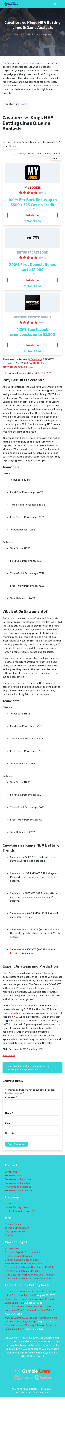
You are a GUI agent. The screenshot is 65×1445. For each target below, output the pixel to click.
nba (36, 1069)
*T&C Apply (33, 208)
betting (46, 1066)
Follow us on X (13, 1175)
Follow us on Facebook (18, 1179)
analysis (37, 1066)
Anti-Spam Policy (15, 1231)
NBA (27, 1066)
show (22, 104)
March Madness (16, 1066)
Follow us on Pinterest (18, 1186)
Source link (9, 1055)
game (18, 1069)
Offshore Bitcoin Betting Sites (22, 1259)
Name (9, 1113)
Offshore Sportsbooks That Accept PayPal (29, 1267)
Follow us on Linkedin (17, 1182)
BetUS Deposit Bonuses (18, 1255)
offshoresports (42, 34)
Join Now (32, 215)
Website (9, 1133)
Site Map (10, 1235)
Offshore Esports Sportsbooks (22, 1252)
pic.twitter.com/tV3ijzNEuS (18, 366)
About (8, 1203)
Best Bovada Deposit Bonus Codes (24, 1263)
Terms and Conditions (17, 1227)
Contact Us (11, 1171)
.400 (16, 1016)
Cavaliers (9, 1069)
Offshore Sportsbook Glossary (22, 1270)
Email (9, 1123)
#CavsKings (35, 359)
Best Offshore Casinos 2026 (20, 1210)
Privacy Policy (13, 1223)
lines (30, 1069)
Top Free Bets (13, 1248)
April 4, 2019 (44, 372)
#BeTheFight (39, 362)
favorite (14, 952)
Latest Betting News (16, 1207)
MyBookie (32, 187)
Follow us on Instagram (18, 1190)
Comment (11, 1097)
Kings (24, 1069)
